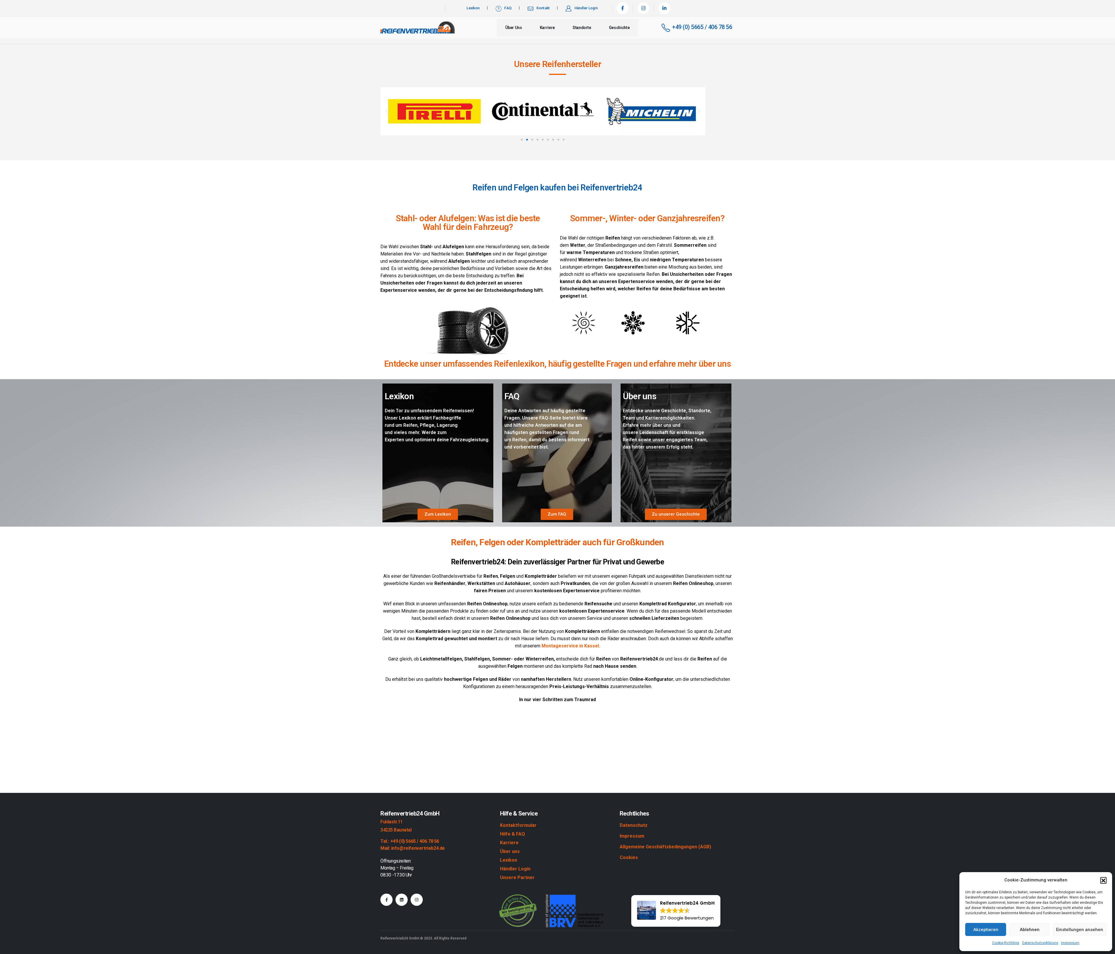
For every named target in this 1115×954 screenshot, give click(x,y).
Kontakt (543, 8)
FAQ (508, 8)
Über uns (513, 27)
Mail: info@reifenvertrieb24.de (412, 848)
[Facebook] (622, 8)
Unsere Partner (517, 877)
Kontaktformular (518, 825)
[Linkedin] (401, 900)
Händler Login (586, 8)
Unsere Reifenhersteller (557, 64)
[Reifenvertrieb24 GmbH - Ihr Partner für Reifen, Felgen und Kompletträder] (417, 27)
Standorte (582, 27)
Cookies (629, 857)
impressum (1070, 943)
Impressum (632, 836)
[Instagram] (643, 8)
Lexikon (473, 8)
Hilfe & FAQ (512, 834)
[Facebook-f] (386, 900)
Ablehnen (1030, 929)
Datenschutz (634, 825)
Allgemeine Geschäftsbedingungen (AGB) (665, 846)
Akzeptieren (985, 929)
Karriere (547, 27)
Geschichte (619, 27)
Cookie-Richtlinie (1005, 943)
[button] (1103, 880)
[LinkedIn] (664, 8)
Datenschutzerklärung (1040, 943)
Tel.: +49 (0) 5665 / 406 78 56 (409, 841)
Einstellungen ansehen (1079, 929)
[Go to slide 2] (527, 140)
